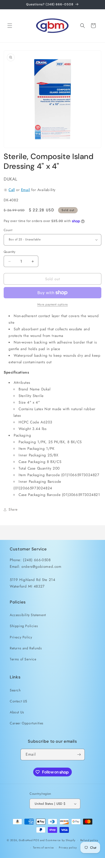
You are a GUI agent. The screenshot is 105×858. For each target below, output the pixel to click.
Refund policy (89, 840)
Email (25, 190)
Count (8, 230)
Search (15, 690)
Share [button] (13, 509)
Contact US (18, 701)
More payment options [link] (52, 304)
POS (36, 840)
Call (12, 190)
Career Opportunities (26, 723)
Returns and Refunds (26, 648)
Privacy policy (68, 847)
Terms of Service (23, 659)
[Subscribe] (79, 754)
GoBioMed (26, 840)
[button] (9, 25)
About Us (17, 712)
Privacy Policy (21, 637)
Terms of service (43, 847)
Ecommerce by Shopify (60, 840)
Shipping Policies (24, 625)
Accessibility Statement (28, 614)
